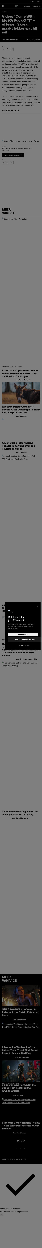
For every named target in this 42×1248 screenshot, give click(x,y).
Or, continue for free (23, 645)
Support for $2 (23, 634)
